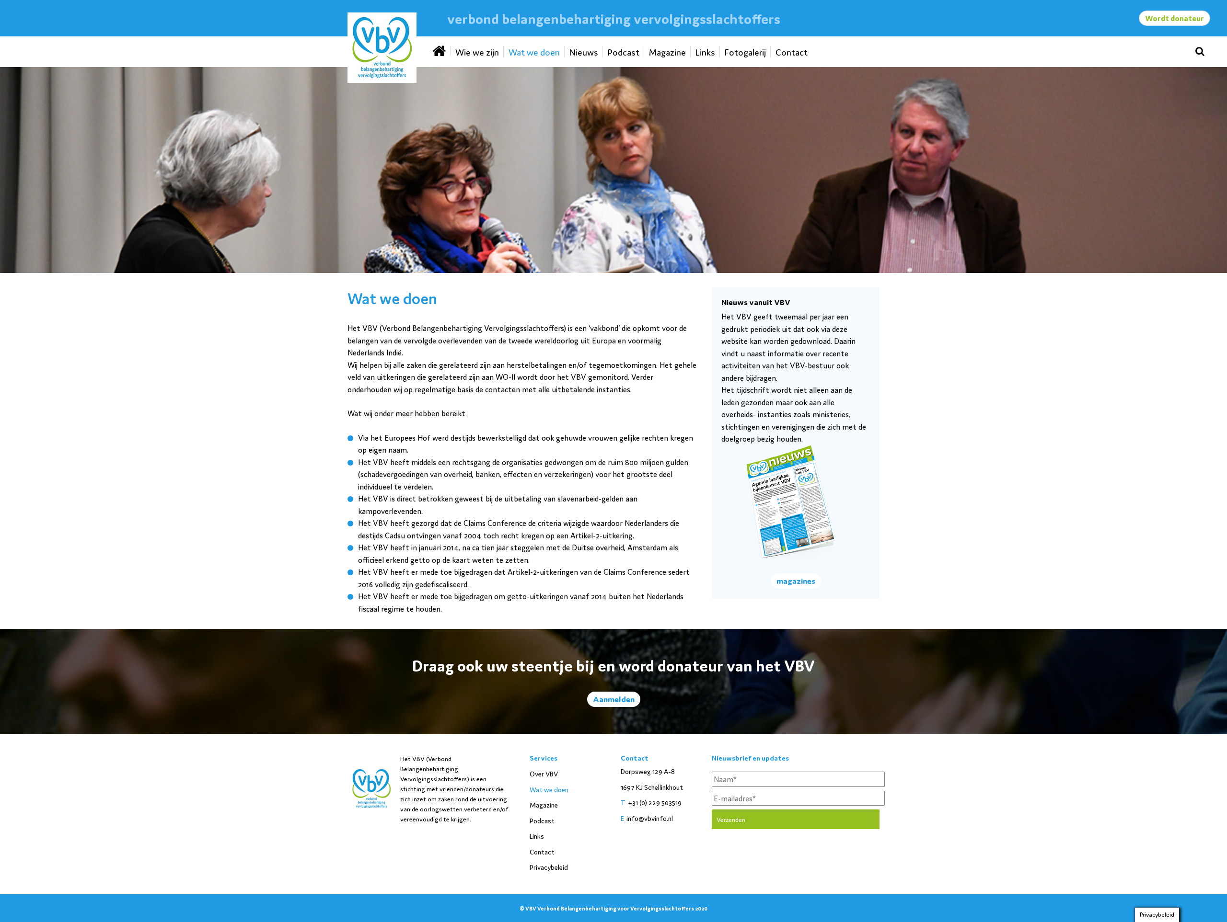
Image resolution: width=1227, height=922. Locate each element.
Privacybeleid (549, 867)
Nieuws (583, 51)
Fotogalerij (745, 51)
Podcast (623, 51)
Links (705, 51)
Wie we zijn (477, 51)
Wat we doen (534, 51)
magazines (795, 580)
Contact (792, 51)
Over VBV (544, 773)
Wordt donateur (1174, 18)
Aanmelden (614, 699)
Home (440, 51)
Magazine (667, 51)
